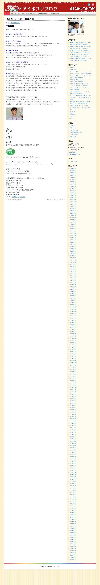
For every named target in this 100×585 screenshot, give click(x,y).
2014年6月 (73, 454)
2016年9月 (73, 394)
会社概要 (13, 13)
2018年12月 (73, 334)
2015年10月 (73, 418)
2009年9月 (73, 526)
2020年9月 (73, 289)
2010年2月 (73, 519)
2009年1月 (73, 544)
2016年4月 (73, 405)
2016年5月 (73, 403)
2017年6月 (73, 374)
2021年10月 (73, 262)
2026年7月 (73, 170)
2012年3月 (73, 483)
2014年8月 (73, 450)
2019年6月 (73, 320)
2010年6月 (73, 512)
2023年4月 (73, 228)
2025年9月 (73, 188)
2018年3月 (73, 354)
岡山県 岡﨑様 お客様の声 (14, 199)
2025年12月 (73, 184)
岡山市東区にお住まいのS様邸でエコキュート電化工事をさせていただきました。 (81, 51)
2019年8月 (73, 316)
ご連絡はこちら (72, 153)
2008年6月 (73, 559)
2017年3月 (73, 380)
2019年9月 (73, 313)
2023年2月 (73, 231)
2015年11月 (73, 416)
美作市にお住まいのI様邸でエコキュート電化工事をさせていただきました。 (80, 43)
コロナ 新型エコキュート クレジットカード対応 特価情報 (80, 92)
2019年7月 (73, 318)
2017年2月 (73, 383)
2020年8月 (73, 291)
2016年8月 (73, 396)
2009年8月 (73, 528)
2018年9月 (73, 340)
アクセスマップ (30, 13)
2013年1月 (73, 470)
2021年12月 (73, 258)
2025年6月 (73, 190)
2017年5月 (73, 376)
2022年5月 (73, 246)
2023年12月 (73, 213)
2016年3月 (73, 407)
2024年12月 (73, 199)
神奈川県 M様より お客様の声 (56, 199)
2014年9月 (73, 448)
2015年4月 (73, 432)
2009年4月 (73, 537)
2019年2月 (73, 329)
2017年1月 (73, 385)
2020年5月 (73, 298)
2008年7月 (73, 557)
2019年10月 (73, 311)
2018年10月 (73, 338)
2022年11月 (73, 235)
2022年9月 (73, 237)
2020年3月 (73, 300)
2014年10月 (73, 445)
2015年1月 (73, 439)
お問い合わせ (73, 161)
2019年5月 (73, 322)
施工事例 (72, 111)
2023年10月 (73, 217)
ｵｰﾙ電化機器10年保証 (42, 13)
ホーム (7, 13)
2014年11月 (73, 443)
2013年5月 (73, 461)
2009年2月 (73, 541)
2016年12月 (73, 387)
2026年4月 (73, 177)
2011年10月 (73, 486)
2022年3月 (73, 251)
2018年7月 (73, 345)
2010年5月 (73, 515)
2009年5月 (73, 535)
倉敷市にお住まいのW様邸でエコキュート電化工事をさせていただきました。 (80, 59)
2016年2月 (73, 410)
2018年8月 (73, 342)
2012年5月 (73, 479)
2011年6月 (73, 494)
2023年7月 (73, 222)
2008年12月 (73, 546)
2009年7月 (73, 530)
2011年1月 (73, 506)
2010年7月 (73, 510)
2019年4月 (73, 325)
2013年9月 (73, 459)
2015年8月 (73, 423)
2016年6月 (73, 401)
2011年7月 (73, 492)
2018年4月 (73, 351)
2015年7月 (73, 425)
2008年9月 (73, 553)
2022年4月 (73, 249)
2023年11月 (73, 215)
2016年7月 (73, 398)
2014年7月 (73, 452)
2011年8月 (73, 490)
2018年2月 (73, 356)
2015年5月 (73, 430)
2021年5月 (73, 273)
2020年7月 (73, 293)
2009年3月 (73, 539)
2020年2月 (73, 302)
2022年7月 (73, 242)
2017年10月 (73, 365)
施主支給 (72, 114)
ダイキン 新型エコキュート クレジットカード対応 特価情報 (80, 76)
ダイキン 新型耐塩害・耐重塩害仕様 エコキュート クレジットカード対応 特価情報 (80, 97)
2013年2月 (73, 468)
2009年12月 (73, 521)
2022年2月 (73, 253)
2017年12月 (73, 360)
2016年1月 (73, 412)
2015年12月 (73, 414)
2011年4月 (73, 499)
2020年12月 (73, 284)
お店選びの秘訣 (55, 13)
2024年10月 (73, 202)
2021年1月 (73, 282)
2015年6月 (73, 427)
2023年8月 (73, 220)
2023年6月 (73, 224)
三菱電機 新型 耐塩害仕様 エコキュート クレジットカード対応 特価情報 (81, 102)
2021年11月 (73, 260)
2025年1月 (73, 197)
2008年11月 (73, 548)
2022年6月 (73, 244)
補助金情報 (73, 137)
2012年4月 (73, 481)
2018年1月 (73, 358)
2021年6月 (73, 271)
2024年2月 (73, 211)
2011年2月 (73, 503)
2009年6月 (73, 532)
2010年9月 (73, 508)
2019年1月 (73, 331)
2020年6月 (73, 296)
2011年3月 (73, 501)
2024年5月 (73, 208)
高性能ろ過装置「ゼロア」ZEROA (79, 105)
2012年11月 (73, 474)
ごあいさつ (21, 13)
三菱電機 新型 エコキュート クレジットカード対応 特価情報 (80, 80)
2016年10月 (73, 392)
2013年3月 (73, 465)
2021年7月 (73, 269)
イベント (72, 118)
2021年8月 (73, 266)
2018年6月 (73, 347)
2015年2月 (73, 436)
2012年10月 (73, 477)
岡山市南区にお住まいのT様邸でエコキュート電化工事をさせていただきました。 (81, 55)
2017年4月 (73, 378)
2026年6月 (73, 173)
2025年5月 (73, 193)
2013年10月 (73, 456)
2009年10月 (73, 524)
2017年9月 (73, 367)
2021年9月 (73, 264)
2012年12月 (73, 472)
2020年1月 (73, 304)
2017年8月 (73, 369)
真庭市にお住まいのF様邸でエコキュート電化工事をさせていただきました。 (81, 47)
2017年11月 (73, 363)
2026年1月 (73, 182)
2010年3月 (73, 517)
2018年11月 (73, 336)
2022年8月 (73, 240)
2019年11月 (73, 309)
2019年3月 (73, 327)
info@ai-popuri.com (18, 197)
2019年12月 (73, 307)
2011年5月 (73, 497)
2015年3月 (73, 434)
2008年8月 (73, 555)
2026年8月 (73, 168)
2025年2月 (73, 195)
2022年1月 (73, 255)
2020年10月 (73, 287)
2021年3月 (73, 278)
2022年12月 (73, 233)
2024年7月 (73, 206)
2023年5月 (73, 226)
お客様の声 (73, 69)
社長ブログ (73, 116)
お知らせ (72, 67)
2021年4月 (73, 275)
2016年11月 (73, 389)
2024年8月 (73, 204)
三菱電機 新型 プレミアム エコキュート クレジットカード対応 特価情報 (81, 84)
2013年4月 (73, 463)
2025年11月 (73, 186)
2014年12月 (73, 441)
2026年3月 (73, 179)
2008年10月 (73, 550)
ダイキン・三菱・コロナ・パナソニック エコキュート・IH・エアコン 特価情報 (81, 72)
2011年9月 (73, 488)
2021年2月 (73, 280)
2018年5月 (73, 349)
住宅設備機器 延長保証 (76, 132)
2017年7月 (73, 372)
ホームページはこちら (74, 154)
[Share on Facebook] (7, 26)
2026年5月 (73, 175)
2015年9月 (73, 421)
